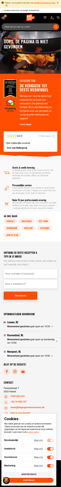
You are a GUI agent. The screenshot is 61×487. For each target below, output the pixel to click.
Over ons (28, 228)
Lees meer (25, 124)
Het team (43, 221)
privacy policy (33, 432)
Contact (10, 221)
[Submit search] (56, 27)
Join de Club (12, 235)
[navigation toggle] (56, 17)
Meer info (38, 440)
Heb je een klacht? (20, 413)
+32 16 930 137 (18, 401)
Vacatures (27, 221)
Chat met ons (17, 396)
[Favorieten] (45, 18)
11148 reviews (45, 136)
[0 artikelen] (4, 17)
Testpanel (45, 228)
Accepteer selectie (29, 474)
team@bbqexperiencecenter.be (27, 407)
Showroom (11, 228)
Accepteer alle (29, 480)
